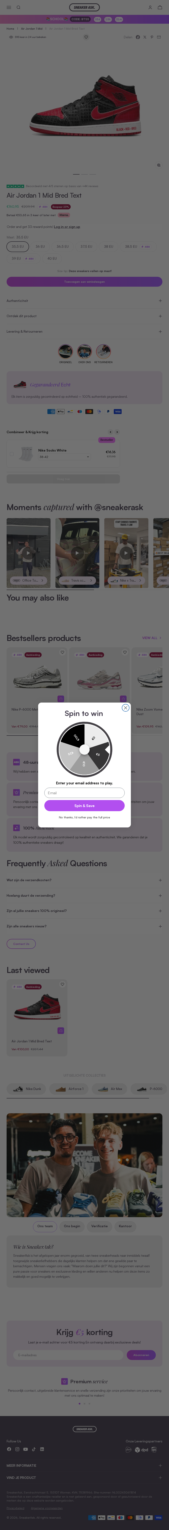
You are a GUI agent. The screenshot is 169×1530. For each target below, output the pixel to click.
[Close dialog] (125, 707)
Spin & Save (84, 805)
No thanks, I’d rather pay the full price (84, 817)
